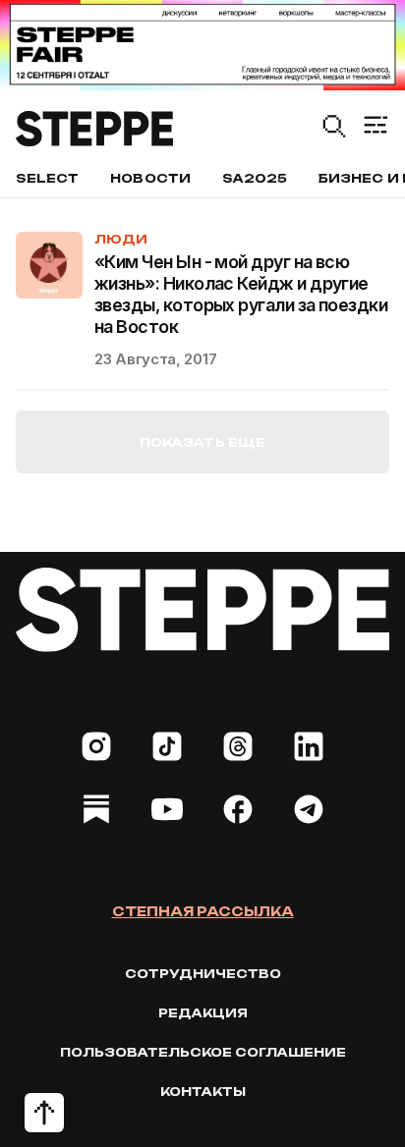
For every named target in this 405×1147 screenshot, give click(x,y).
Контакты (203, 1091)
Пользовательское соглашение (203, 1052)
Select (47, 178)
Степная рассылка (203, 911)
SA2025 (254, 178)
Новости (150, 178)
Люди (120, 239)
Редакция (203, 1013)
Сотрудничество (203, 973)
